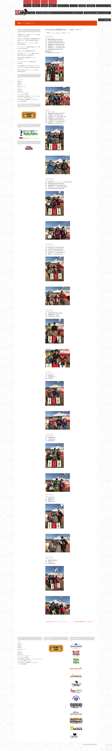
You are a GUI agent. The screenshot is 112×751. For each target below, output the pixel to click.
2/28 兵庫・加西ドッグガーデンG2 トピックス (57, 621)
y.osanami (58, 32)
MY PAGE (19, 89)
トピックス (19, 79)
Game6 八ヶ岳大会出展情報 (23, 51)
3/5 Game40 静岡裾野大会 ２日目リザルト (83, 621)
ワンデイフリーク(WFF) (22, 94)
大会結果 (63, 32)
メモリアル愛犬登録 (21, 101)
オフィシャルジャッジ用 (22, 93)
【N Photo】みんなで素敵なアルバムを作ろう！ (28, 99)
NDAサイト (20, 84)
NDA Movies (20, 91)
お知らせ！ (19, 81)
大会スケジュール (21, 86)
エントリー (19, 88)
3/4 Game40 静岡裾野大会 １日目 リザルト (63, 30)
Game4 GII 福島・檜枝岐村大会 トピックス (26, 57)
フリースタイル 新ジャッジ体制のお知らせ (26, 61)
